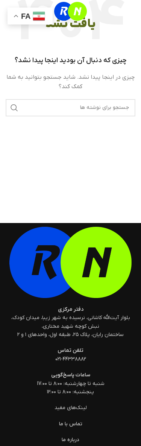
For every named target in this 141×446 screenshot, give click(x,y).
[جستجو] (14, 107)
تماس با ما (70, 424)
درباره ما (70, 439)
